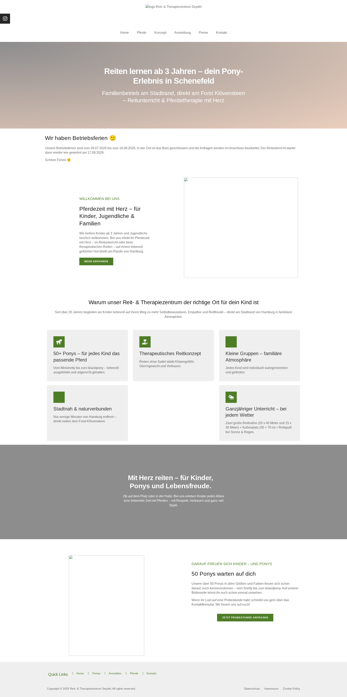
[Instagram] (5, 19)
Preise (203, 32)
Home (124, 32)
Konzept (160, 32)
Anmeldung (182, 32)
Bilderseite (199, 592)
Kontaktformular (203, 604)
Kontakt (221, 32)
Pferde (141, 32)
